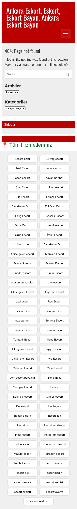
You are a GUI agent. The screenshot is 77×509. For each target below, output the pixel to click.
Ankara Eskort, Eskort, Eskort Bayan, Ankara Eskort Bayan (33, 17)
